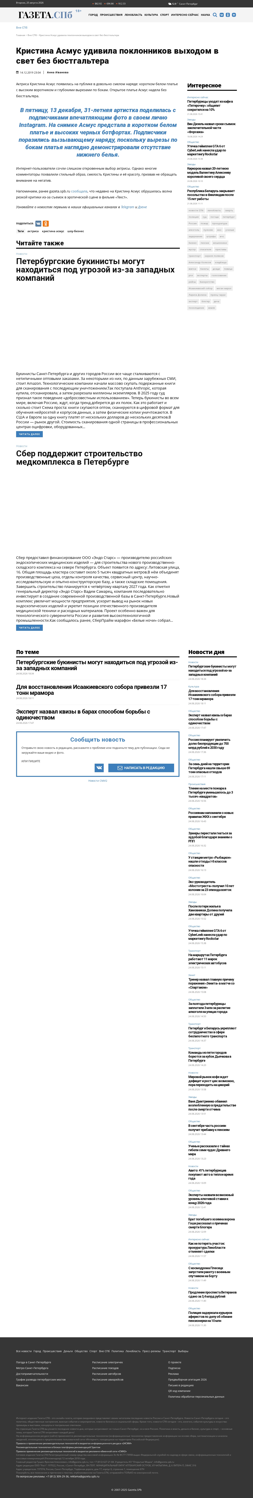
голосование (219, 275)
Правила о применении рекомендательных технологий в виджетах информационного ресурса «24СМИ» (74, 1443)
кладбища (221, 262)
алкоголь (194, 229)
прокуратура (219, 223)
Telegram (127, 207)
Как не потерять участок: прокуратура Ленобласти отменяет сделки (206, 1247)
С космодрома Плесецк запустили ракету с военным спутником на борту (209, 1272)
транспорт (195, 255)
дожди (216, 268)
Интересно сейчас (197, 97)
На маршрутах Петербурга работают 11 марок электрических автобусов (207, 959)
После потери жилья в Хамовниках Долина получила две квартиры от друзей (210, 910)
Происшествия (196, 784)
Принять (238, 1486)
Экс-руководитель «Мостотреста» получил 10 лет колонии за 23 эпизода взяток (211, 886)
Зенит (191, 975)
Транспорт (194, 950)
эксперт (193, 301)
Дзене (142, 207)
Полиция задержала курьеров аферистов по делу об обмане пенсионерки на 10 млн (210, 1317)
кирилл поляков (214, 255)
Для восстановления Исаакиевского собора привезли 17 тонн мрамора (211, 695)
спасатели (205, 249)
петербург (229, 216)
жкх (219, 229)
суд (205, 216)
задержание (195, 236)
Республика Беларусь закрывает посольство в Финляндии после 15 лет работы (211, 195)
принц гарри (218, 294)
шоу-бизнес (75, 231)
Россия (193, 223)
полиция (194, 216)
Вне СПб (21, 27)
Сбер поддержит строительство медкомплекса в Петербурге (79, 458)
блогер (206, 301)
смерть (229, 210)
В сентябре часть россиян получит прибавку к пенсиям (208, 1128)
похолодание (196, 307)
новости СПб (196, 210)
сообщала (79, 191)
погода (215, 216)
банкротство (207, 281)
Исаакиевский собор (201, 288)
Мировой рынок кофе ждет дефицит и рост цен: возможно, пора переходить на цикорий (211, 1081)
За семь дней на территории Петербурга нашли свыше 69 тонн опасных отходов (209, 768)
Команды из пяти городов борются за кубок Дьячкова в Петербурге (209, 1056)
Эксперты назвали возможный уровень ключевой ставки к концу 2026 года (211, 1199)
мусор (192, 249)
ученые (230, 229)
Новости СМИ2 (97, 780)
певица (228, 268)
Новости (21, 253)
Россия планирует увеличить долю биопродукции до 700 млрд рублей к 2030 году (209, 744)
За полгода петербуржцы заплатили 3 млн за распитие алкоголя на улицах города (209, 1008)
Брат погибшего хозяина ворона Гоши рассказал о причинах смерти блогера (211, 1223)
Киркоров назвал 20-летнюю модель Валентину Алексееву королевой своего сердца (209, 172)
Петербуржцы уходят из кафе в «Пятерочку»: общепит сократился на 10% (210, 105)
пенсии (205, 242)
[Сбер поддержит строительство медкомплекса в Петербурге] (98, 512)
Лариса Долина (198, 294)
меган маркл (224, 288)
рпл (191, 275)
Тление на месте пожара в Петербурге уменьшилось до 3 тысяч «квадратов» (210, 792)
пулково (208, 229)
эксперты (202, 275)
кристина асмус (53, 231)
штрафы (211, 236)
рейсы (192, 281)
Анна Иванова (58, 72)
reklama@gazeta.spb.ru (84, 1476)
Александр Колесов (200, 262)
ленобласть (214, 210)
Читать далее (29, 434)
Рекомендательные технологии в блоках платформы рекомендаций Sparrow (58, 1447)
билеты (204, 268)
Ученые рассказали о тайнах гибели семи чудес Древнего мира (209, 1150)
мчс (222, 236)
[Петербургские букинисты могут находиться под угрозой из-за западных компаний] (98, 328)
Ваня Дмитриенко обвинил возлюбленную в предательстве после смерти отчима (212, 1105)
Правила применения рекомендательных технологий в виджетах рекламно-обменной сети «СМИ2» (71, 1451)
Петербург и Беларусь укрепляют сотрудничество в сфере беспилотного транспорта (212, 1032)
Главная (20, 35)
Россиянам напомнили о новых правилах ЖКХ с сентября (210, 815)
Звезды (191, 119)
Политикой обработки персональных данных (132, 1486)
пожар (204, 223)
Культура (193, 686)
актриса (33, 231)
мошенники (220, 242)
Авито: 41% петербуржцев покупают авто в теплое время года (210, 1174)
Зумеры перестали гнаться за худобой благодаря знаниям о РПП (210, 837)
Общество (193, 142)
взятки (192, 268)
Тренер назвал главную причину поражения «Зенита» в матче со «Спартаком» (211, 983)
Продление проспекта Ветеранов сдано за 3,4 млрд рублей (212, 1294)
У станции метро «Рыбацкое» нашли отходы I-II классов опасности (209, 861)
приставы (220, 249)
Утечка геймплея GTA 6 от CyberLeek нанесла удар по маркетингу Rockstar (206, 150)
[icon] (215, 15)
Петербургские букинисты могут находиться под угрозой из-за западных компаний (95, 269)
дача (216, 301)
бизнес (193, 242)
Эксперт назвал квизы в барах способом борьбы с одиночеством (210, 719)
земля (211, 307)
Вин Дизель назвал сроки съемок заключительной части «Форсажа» (211, 128)
